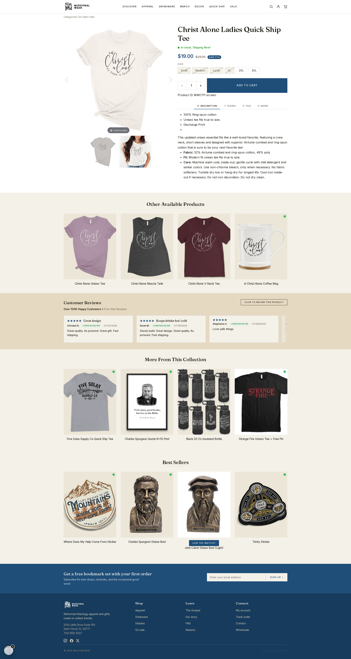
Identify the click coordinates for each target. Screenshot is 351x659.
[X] (77, 640)
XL (229, 70)
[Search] (271, 7)
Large (216, 70)
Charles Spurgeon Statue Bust (147, 542)
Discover (130, 6)
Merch (185, 6)
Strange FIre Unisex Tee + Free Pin (261, 439)
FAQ (188, 623)
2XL (241, 70)
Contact (241, 623)
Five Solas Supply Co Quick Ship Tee (90, 439)
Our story (191, 617)
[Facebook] (71, 640)
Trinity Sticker (261, 542)
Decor (199, 6)
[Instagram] (65, 640)
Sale (233, 6)
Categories (70, 16)
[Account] (278, 7)
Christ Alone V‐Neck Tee (204, 283)
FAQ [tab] (248, 106)
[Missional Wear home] (77, 6)
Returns (190, 630)
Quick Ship (217, 6)
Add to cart (247, 85)
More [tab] (264, 106)
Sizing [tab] (231, 106)
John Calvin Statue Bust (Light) (204, 548)
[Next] (170, 80)
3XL (254, 70)
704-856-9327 (73, 633)
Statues (140, 623)
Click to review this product (264, 302)
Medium (200, 70)
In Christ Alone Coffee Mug (261, 283)
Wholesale (242, 630)
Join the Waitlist (204, 543)
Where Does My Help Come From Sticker (90, 542)
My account (243, 610)
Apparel (148, 6)
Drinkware (167, 6)
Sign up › (276, 577)
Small (184, 70)
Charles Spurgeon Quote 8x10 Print (147, 439)
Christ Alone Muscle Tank (147, 283)
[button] (13, 647)
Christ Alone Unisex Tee (90, 283)
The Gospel (193, 610)
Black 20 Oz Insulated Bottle (204, 439)
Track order (243, 617)
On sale (140, 630)
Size (180, 64)
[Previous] (66, 80)
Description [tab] (209, 106)
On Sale (82, 16)
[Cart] (285, 7)
